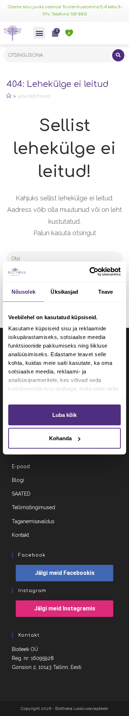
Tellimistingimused (33, 507)
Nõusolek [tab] (23, 291)
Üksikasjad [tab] (64, 291)
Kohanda (60, 438)
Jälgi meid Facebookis (65, 572)
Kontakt (20, 535)
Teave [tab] (105, 291)
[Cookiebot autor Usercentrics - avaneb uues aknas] (91, 271)
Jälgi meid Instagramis (64, 608)
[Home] (8, 96)
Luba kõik (64, 415)
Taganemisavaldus (33, 521)
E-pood (21, 466)
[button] (39, 33)
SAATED (21, 494)
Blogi (18, 480)
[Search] (118, 55)
